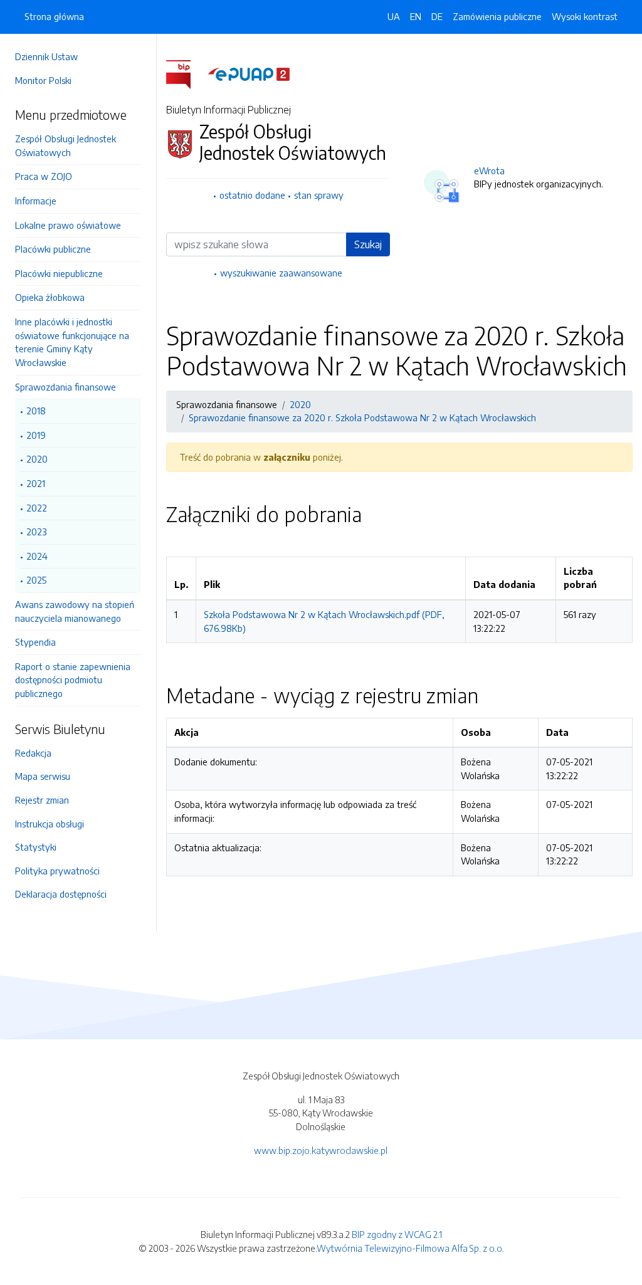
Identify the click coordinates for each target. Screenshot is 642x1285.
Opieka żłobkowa (50, 297)
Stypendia (35, 642)
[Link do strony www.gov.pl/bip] (186, 73)
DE (437, 16)
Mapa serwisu (42, 776)
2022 (36, 507)
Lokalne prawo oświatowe (68, 225)
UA (393, 16)
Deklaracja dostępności (61, 894)
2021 (35, 483)
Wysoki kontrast (585, 16)
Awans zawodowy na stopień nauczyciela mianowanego (74, 611)
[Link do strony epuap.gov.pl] (249, 73)
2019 (36, 435)
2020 (37, 458)
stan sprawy (319, 195)
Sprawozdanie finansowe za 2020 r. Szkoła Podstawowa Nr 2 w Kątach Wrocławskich (362, 417)
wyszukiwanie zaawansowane (281, 272)
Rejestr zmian (42, 799)
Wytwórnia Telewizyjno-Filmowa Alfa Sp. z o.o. (410, 1248)
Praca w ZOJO (43, 176)
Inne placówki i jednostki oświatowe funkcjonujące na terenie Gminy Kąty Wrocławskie (72, 342)
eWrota (489, 170)
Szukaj (368, 244)
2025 (36, 579)
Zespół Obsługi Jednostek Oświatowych (65, 145)
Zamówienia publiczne (497, 16)
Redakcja (33, 752)
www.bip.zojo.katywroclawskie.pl (320, 1150)
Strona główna (54, 16)
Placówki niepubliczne (59, 273)
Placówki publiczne (53, 248)
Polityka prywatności (57, 870)
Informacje (35, 200)
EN (415, 16)
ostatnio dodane (252, 195)
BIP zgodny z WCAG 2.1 (397, 1234)
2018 (36, 410)
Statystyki (35, 846)
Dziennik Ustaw (46, 56)
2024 (37, 556)
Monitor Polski (43, 80)
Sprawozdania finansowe (65, 386)
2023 (36, 531)
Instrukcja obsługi (49, 823)
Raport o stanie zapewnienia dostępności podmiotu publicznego (72, 680)
